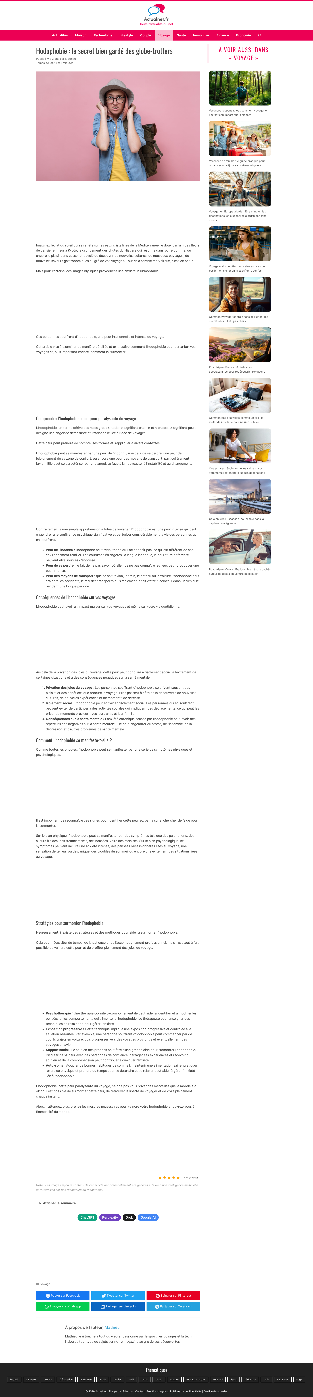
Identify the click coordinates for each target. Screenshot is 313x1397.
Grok (129, 1217)
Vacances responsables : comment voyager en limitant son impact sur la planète (238, 112)
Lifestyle (126, 35)
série (266, 1379)
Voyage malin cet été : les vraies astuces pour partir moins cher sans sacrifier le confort (238, 268)
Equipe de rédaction (121, 1391)
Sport (233, 1379)
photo (159, 1379)
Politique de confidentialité (185, 1391)
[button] (259, 35)
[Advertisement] (118, 212)
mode (102, 1379)
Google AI (148, 1217)
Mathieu (112, 1327)
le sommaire (59, 1203)
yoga (299, 1379)
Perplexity (110, 1217)
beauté (14, 1379)
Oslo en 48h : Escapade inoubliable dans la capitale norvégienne (236, 521)
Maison (80, 35)
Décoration (66, 1379)
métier (117, 1379)
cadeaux (31, 1379)
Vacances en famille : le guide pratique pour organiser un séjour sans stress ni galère (237, 163)
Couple (145, 35)
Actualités (60, 35)
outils (145, 1379)
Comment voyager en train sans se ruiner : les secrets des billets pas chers (238, 319)
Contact (140, 1391)
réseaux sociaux (195, 1379)
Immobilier (201, 35)
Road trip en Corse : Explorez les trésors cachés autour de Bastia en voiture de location (240, 571)
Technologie (103, 35)
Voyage (164, 35)
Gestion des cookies (216, 1391)
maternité (86, 1379)
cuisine (48, 1379)
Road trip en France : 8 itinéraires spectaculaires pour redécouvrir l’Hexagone (237, 369)
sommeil (218, 1379)
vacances (283, 1379)
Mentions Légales (157, 1391)
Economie (243, 35)
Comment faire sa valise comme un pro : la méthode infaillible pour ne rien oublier (236, 420)
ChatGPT (87, 1217)
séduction (250, 1379)
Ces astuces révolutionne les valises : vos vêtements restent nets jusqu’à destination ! (237, 470)
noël (131, 1379)
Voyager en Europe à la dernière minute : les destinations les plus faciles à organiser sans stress (237, 216)
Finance (223, 35)
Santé (181, 35)
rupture (174, 1379)
